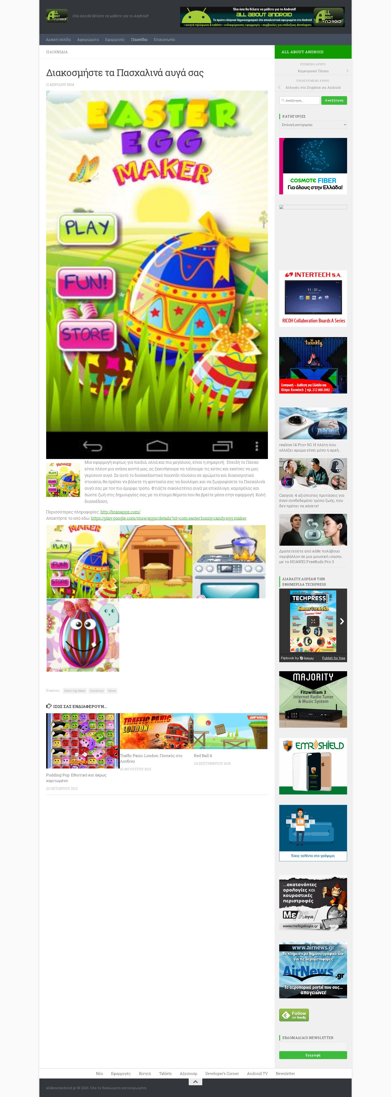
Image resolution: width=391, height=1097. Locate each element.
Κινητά (145, 1073)
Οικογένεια (97, 690)
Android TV (257, 1073)
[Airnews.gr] (313, 997)
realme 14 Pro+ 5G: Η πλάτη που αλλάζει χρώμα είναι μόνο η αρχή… (310, 447)
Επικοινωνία (164, 39)
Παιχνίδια (139, 39)
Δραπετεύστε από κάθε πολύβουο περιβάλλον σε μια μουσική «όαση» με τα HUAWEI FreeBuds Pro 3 (310, 556)
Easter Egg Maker (75, 690)
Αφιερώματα (88, 39)
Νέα (99, 1073)
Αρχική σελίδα (58, 39)
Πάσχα (112, 690)
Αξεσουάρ (188, 1073)
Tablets (165, 1073)
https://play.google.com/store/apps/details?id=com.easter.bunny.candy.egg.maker (168, 518)
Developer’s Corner (222, 1073)
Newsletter (285, 1073)
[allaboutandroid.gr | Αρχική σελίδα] (57, 16)
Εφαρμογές (115, 39)
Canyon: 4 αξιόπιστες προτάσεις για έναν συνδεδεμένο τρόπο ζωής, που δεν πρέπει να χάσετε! (311, 500)
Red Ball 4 (203, 755)
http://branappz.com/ (120, 512)
